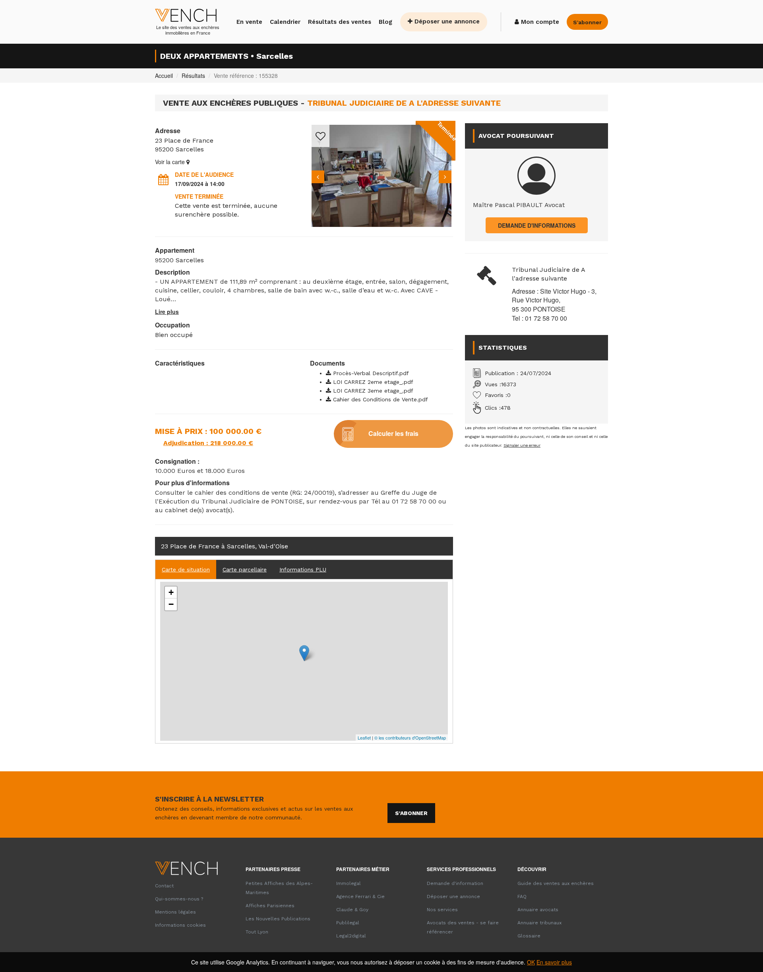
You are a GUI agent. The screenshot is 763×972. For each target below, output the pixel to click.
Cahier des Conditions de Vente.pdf (379, 399)
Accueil (164, 75)
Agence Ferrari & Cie (360, 896)
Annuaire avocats (537, 909)
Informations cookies (180, 925)
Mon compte (539, 21)
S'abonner (411, 813)
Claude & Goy (352, 909)
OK (531, 962)
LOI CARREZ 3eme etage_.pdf (372, 390)
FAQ (522, 896)
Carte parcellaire (245, 569)
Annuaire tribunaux (539, 923)
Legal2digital (351, 936)
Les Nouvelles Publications (278, 919)
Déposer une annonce (446, 21)
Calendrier (285, 21)
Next (445, 176)
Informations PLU (302, 569)
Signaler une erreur (522, 445)
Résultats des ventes (339, 21)
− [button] (171, 604)
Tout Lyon (257, 932)
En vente (249, 21)
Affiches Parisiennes (270, 905)
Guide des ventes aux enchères (555, 883)
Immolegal (348, 883)
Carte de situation (186, 569)
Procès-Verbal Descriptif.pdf (370, 373)
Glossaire (528, 936)
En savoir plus (554, 962)
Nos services (442, 909)
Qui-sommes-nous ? (179, 899)
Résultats (193, 75)
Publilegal (347, 923)
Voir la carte (170, 162)
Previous (318, 176)
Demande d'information (455, 883)
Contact (164, 886)
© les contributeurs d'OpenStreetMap (410, 737)
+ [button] (171, 592)
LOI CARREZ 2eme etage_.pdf (372, 382)
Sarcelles (190, 149)
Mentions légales (175, 912)
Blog (385, 21)
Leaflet (364, 737)
